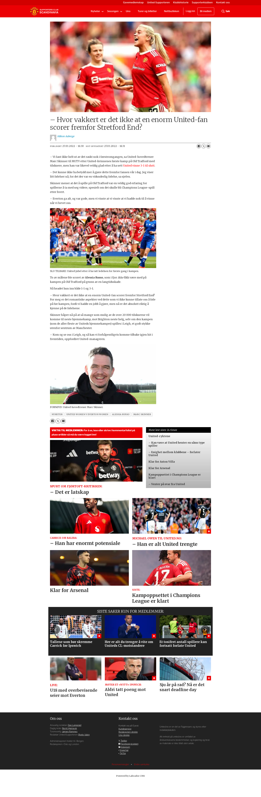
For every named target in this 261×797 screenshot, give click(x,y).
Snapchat (124, 750)
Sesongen (113, 11)
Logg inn (190, 11)
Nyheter (95, 11)
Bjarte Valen (84, 735)
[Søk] (223, 11)
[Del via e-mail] (208, 146)
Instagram (125, 747)
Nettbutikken (171, 11)
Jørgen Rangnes (69, 731)
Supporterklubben (202, 2)
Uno (128, 11)
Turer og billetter (147, 11)
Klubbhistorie (180, 2)
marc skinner (142, 414)
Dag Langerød (74, 725)
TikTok (123, 753)
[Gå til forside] (44, 11)
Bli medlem (206, 11)
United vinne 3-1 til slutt (139, 165)
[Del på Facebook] (199, 146)
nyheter (57, 414)
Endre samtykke (141, 764)
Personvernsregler (121, 764)
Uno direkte (124, 735)
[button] (56, 629)
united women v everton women (87, 414)
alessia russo (121, 414)
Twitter (124, 741)
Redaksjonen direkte (128, 732)
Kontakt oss (223, 2)
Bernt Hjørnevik (69, 728)
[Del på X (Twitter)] (203, 146)
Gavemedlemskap (133, 2)
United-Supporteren (158, 2)
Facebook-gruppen (129, 744)
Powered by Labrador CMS (130, 776)
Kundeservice (125, 729)
